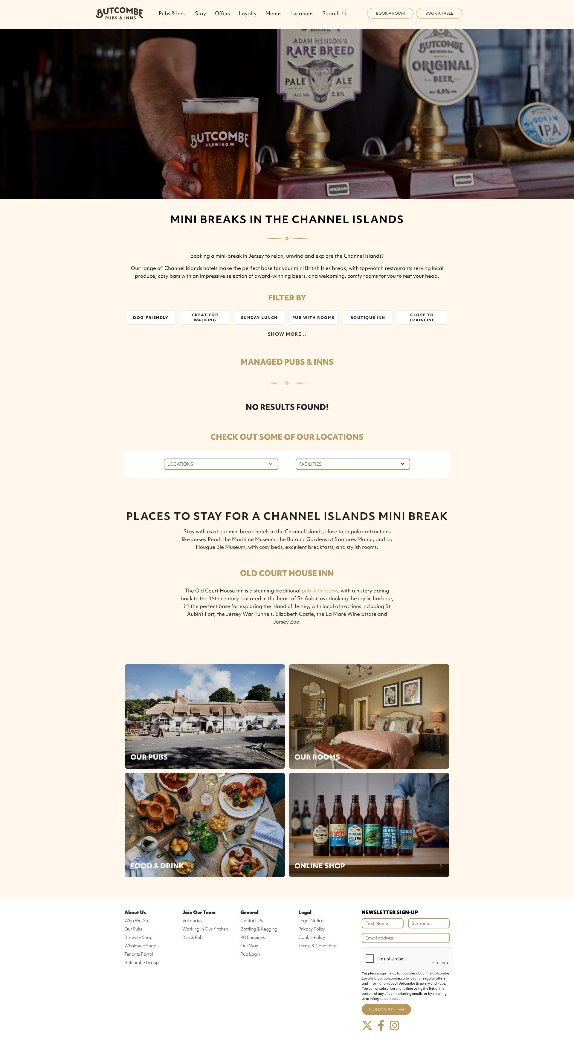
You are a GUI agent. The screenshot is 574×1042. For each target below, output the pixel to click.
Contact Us (251, 921)
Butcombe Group (141, 962)
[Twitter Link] (367, 1025)
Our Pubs (149, 757)
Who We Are (136, 921)
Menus (273, 13)
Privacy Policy (311, 929)
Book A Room (390, 13)
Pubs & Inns (172, 13)
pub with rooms (320, 590)
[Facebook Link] (380, 1025)
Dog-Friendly (150, 317)
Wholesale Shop (140, 946)
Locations (301, 13)
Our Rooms (317, 757)
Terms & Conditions (317, 946)
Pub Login (250, 954)
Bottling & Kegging (258, 929)
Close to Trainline (422, 317)
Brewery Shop (138, 937)
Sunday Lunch (259, 317)
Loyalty (248, 13)
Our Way (249, 946)
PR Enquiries (252, 937)
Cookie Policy (311, 937)
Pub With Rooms (313, 317)
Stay (200, 13)
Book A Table (439, 13)
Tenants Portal (138, 954)
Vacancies (192, 921)
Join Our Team (199, 912)
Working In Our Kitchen (205, 929)
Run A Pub (192, 937)
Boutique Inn (367, 317)
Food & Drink (157, 865)
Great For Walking (205, 317)
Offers (222, 13)
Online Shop (319, 865)
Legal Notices (311, 921)
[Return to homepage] (119, 13)
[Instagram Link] (394, 1025)
